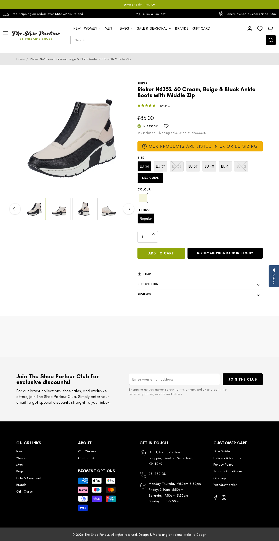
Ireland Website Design (189, 535)
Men (19, 464)
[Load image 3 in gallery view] (84, 209)
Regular (146, 218)
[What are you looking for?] (271, 40)
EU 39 (193, 166)
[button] (269, 28)
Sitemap (219, 478)
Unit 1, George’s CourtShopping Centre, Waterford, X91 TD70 (171, 458)
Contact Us (87, 458)
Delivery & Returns (227, 458)
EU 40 (209, 166)
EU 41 (225, 166)
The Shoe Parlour (97, 535)
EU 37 (160, 166)
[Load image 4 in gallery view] (108, 209)
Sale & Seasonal (28, 478)
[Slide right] (128, 209)
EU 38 (178, 167)
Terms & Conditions (227, 471)
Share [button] (148, 274)
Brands (21, 485)
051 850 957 (158, 474)
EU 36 (144, 166)
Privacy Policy (223, 464)
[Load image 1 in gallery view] (34, 209)
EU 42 (242, 167)
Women (21, 458)
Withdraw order (225, 485)
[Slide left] (15, 209)
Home (20, 59)
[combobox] (173, 40)
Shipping (163, 133)
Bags (19, 471)
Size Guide (150, 178)
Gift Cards (24, 491)
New (19, 451)
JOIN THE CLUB (243, 379)
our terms (176, 389)
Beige (143, 198)
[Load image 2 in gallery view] (59, 209)
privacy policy (196, 389)
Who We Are (87, 451)
